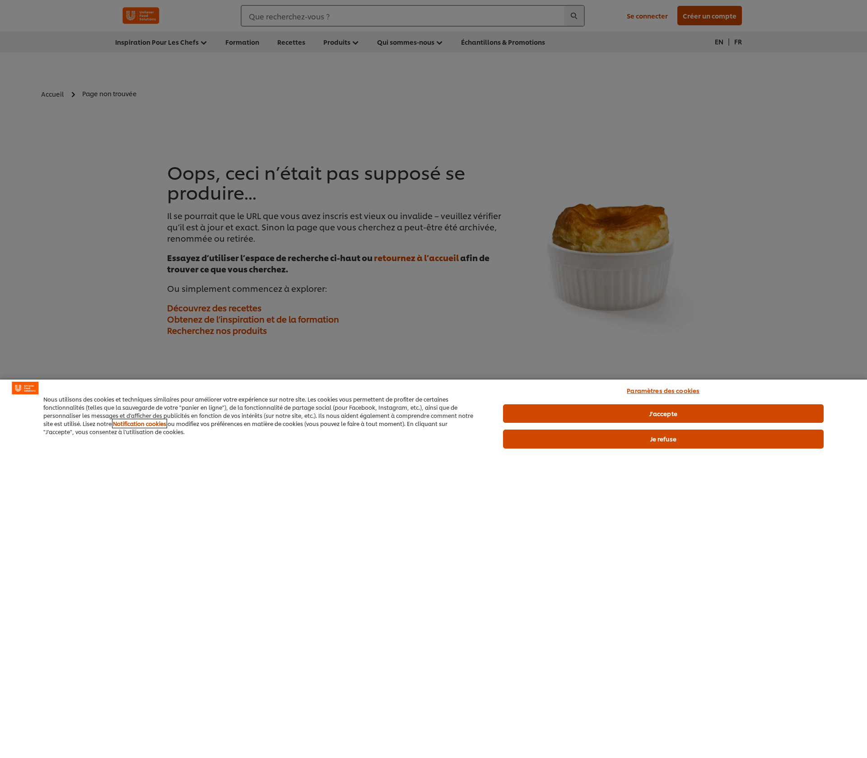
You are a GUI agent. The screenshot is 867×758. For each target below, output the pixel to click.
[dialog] (433, 568)
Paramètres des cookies (663, 390)
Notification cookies (139, 423)
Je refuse (663, 439)
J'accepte (663, 413)
